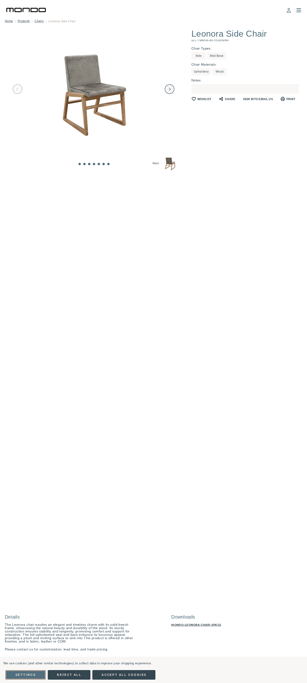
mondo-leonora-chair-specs (196, 624)
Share (230, 99)
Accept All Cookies (123, 675)
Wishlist (204, 99)
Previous (17, 89)
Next (169, 89)
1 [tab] (79, 164)
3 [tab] (89, 164)
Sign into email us (258, 99)
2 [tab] (84, 164)
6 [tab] (103, 164)
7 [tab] (108, 164)
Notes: (196, 80)
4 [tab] (94, 164)
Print (290, 99)
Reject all (69, 675)
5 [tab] (99, 164)
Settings (25, 675)
